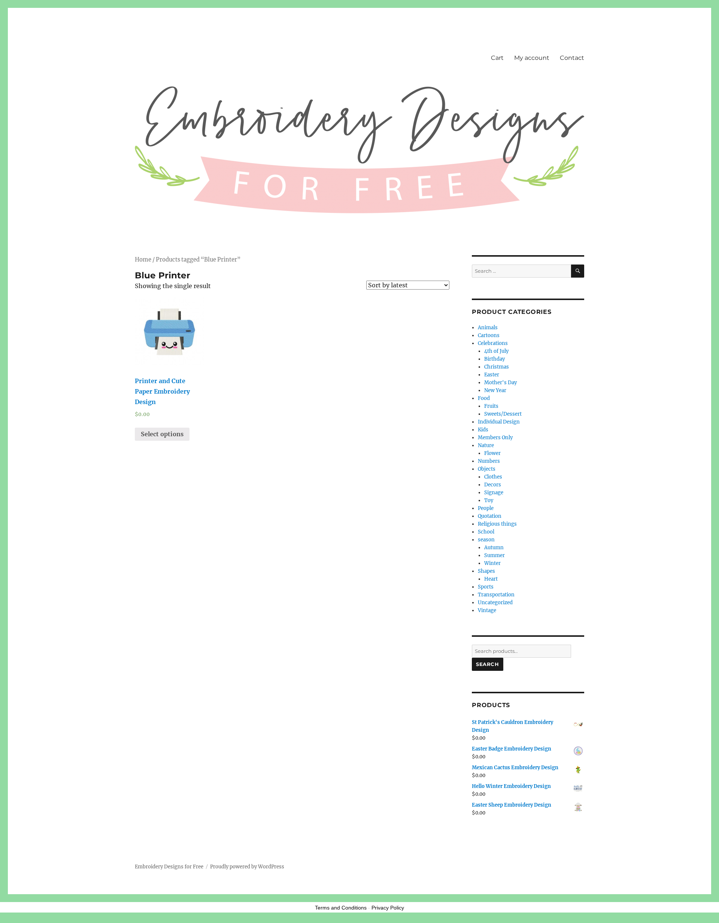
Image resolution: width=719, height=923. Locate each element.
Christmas (496, 367)
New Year (495, 390)
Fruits (491, 406)
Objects (486, 469)
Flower (492, 453)
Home (143, 259)
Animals (488, 327)
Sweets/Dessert (503, 414)
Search (487, 664)
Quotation (489, 516)
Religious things (497, 524)
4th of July (496, 351)
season (486, 540)
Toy (488, 500)
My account (531, 57)
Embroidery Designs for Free (169, 867)
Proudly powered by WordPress (247, 867)
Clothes (493, 477)
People (486, 508)
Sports (486, 587)
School (486, 532)
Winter (492, 563)
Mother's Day (500, 382)
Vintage (487, 610)
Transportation (496, 595)
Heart (491, 579)
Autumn (494, 547)
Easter (491, 375)
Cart (497, 57)
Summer (494, 555)
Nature (486, 445)
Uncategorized (495, 602)
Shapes (486, 571)
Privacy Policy (387, 908)
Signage (493, 492)
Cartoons (489, 335)
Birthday (494, 359)
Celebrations (493, 343)
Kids (483, 430)
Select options (162, 434)
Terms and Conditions (341, 908)
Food (484, 398)
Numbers (489, 461)
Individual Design (499, 422)
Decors (492, 485)
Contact (572, 57)
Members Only (495, 437)
